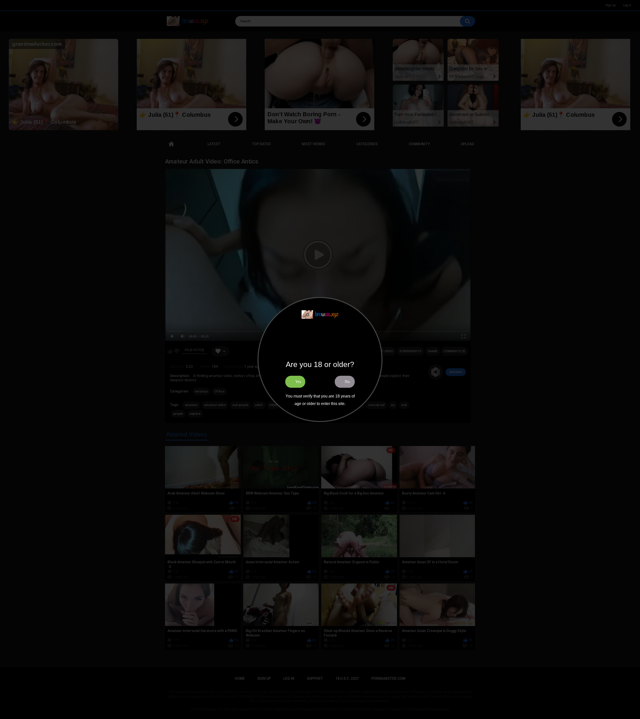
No (347, 382)
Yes (298, 382)
